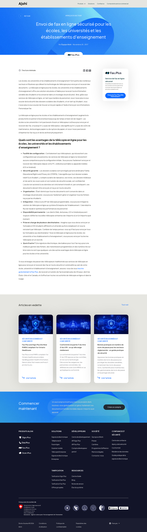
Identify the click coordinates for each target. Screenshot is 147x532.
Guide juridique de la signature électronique (120, 457)
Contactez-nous (98, 456)
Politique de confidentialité (61, 525)
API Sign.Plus (76, 441)
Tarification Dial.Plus (59, 480)
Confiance (100, 3)
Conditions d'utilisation (43, 525)
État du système (77, 487)
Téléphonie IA (56, 441)
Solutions (91, 3)
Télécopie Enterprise (59, 452)
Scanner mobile (57, 448)
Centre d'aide (76, 476)
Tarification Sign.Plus (59, 476)
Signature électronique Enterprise (60, 457)
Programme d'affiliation (100, 448)
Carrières (95, 444)
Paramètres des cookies (81, 525)
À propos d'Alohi (97, 437)
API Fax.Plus (76, 444)
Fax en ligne (56, 444)
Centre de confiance (119, 440)
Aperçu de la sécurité (119, 444)
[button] (81, 3)
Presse (94, 441)
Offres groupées (57, 487)
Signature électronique (60, 437)
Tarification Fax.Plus (59, 484)
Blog (73, 480)
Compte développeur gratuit (79, 450)
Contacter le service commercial (117, 3)
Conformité (116, 448)
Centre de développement (81, 437)
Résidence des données (120, 452)
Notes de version (78, 484)
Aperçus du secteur (73, 16)
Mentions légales (97, 452)
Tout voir (124, 305)
